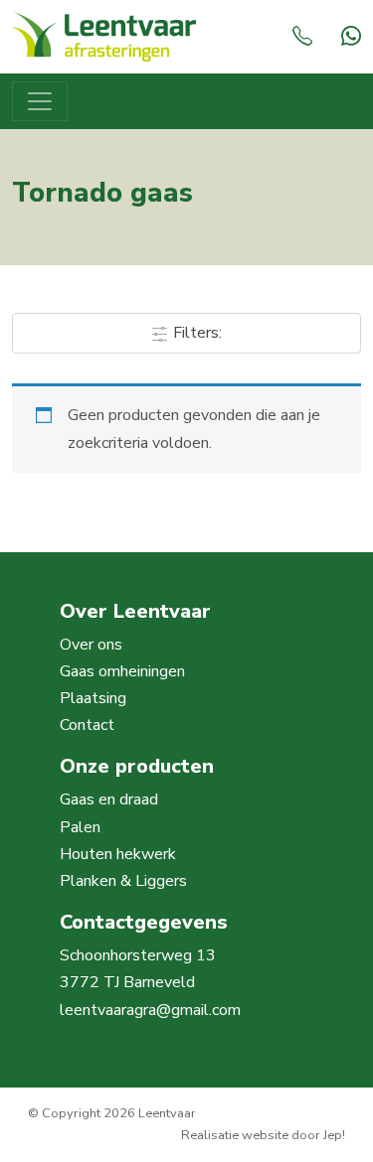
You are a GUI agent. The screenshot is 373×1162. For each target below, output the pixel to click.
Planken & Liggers (123, 881)
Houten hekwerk (118, 854)
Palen (80, 827)
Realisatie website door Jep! (263, 1135)
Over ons (91, 644)
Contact (87, 725)
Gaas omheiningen (122, 671)
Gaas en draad (109, 799)
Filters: (195, 333)
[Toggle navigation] (40, 101)
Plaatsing (93, 698)
